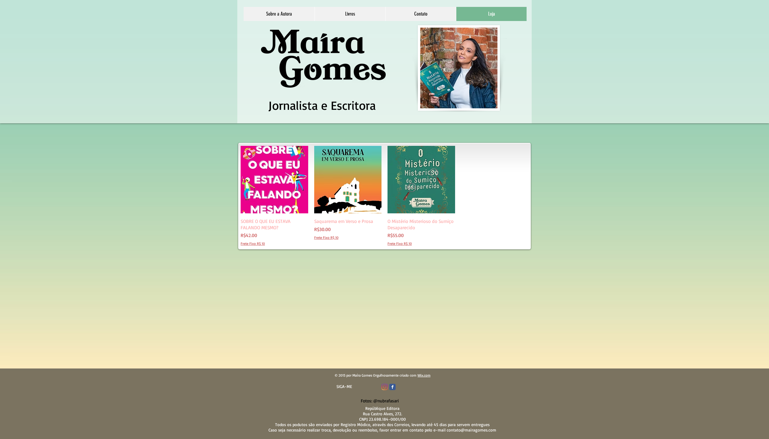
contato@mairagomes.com (471, 429)
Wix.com (424, 375)
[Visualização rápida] (274, 179)
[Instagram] (384, 387)
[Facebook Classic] (392, 387)
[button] (350, 14)
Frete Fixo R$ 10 (253, 243)
